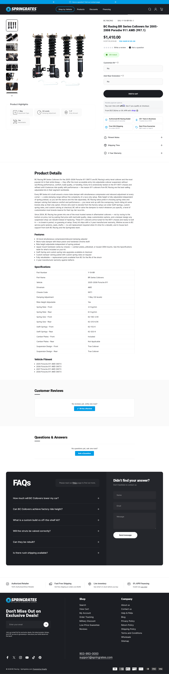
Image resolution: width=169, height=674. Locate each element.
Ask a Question (86, 454)
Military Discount (87, 621)
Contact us (126, 609)
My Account (85, 613)
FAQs (75, 483)
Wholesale (126, 637)
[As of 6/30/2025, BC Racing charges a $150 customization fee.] (118, 63)
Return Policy (127, 625)
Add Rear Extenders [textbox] (121, 76)
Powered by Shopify (40, 669)
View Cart (84, 609)
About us (125, 605)
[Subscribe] (46, 624)
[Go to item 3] (12, 47)
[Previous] (54, 2)
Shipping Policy (128, 629)
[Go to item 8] (12, 96)
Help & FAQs (127, 613)
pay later (144, 587)
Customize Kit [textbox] (118, 63)
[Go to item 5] (12, 67)
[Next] (115, 2)
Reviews (83, 629)
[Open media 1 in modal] (57, 57)
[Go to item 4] (12, 57)
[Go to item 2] (12, 37)
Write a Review (87, 409)
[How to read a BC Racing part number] (133, 20)
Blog (123, 617)
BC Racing (108, 21)
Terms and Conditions (131, 633)
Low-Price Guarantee (89, 625)
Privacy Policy (128, 621)
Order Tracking (86, 617)
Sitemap (125, 641)
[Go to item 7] (12, 86)
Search (82, 605)
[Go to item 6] (12, 77)
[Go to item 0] (12, 25)
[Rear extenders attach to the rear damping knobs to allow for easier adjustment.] (123, 76)
